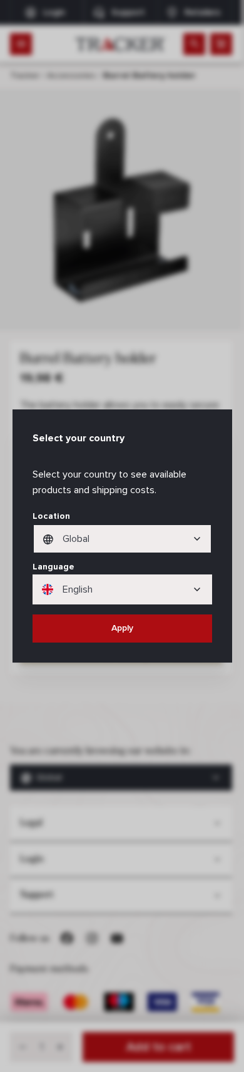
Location (51, 516)
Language (53, 566)
